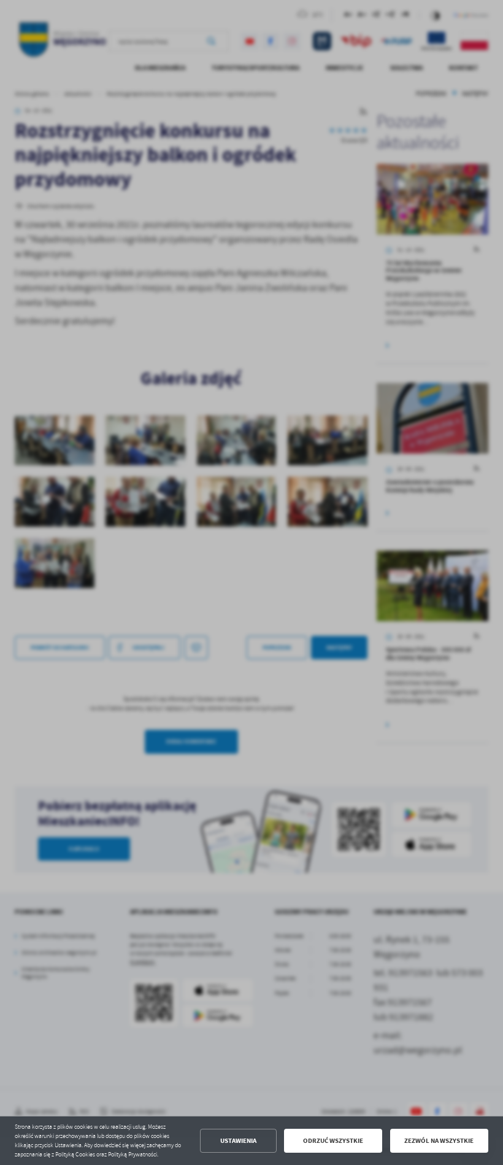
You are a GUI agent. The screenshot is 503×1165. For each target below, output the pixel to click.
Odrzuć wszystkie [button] (333, 1140)
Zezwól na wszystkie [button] (439, 1140)
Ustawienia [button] (238, 1140)
